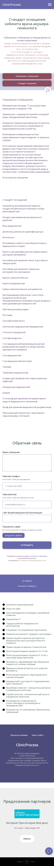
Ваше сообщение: (11, 452)
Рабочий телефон (11, 476)
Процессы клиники (19, 735)
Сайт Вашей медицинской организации (22, 512)
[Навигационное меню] (49, 4)
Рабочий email (9, 494)
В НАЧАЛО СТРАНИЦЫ (26, 586)
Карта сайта (37, 735)
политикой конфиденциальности (32, 560)
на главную (27, 581)
